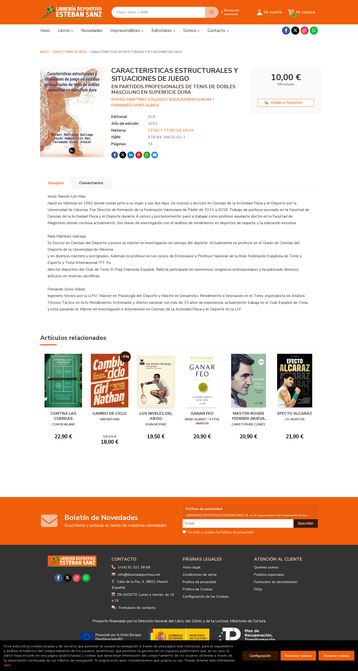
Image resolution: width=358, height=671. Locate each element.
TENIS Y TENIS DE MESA (69, 52)
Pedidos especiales (269, 574)
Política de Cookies (198, 589)
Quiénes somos (266, 567)
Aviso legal (191, 567)
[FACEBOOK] (286, 31)
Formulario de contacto (137, 607)
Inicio (44, 52)
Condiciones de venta (200, 574)
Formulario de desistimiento (275, 581)
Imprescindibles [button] (125, 30)
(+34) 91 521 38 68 (134, 567)
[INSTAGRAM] (305, 31)
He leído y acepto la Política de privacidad (221, 532)
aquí (7, 664)
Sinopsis (56, 183)
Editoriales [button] (162, 30)
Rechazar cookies (298, 655)
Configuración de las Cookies (206, 596)
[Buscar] (211, 12)
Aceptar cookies (336, 655)
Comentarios (91, 183)
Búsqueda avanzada (231, 12)
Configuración (260, 655)
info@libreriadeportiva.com (139, 574)
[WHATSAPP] (314, 31)
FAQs (258, 589)
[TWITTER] (295, 31)
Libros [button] (64, 30)
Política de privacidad (199, 581)
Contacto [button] (216, 30)
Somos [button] (190, 30)
